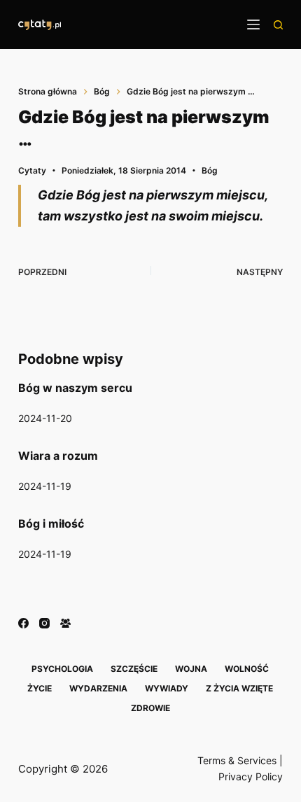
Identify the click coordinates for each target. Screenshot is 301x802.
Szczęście (134, 668)
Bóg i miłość (51, 523)
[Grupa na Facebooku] (65, 623)
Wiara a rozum (58, 456)
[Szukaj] (278, 24)
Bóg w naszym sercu (75, 388)
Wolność (247, 668)
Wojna (191, 668)
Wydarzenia (98, 688)
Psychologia (62, 668)
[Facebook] (23, 623)
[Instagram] (44, 623)
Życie (39, 688)
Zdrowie (150, 708)
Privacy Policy (250, 776)
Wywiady (166, 688)
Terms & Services (236, 760)
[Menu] (253, 24)
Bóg (210, 170)
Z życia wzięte (239, 688)
